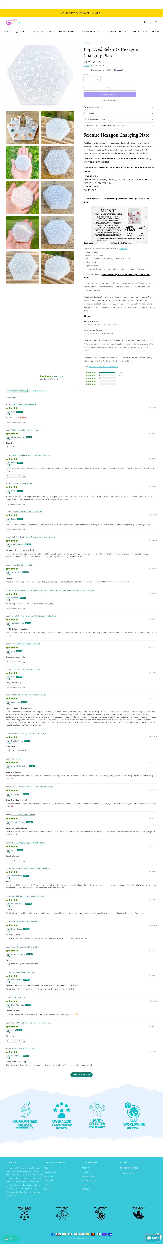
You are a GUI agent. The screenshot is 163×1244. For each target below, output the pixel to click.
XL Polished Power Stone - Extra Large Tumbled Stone (35, 616)
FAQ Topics (86, 1189)
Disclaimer (48, 1189)
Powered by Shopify (88, 1238)
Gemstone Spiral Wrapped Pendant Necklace (31, 868)
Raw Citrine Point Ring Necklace (25, 921)
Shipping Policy (50, 1172)
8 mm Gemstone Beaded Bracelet (26, 644)
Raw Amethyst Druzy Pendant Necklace (28, 843)
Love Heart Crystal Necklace (23, 972)
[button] (145, 22)
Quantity (86, 74)
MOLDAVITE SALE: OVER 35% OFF (80, 13)
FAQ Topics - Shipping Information (103, 366)
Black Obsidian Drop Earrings (24, 1048)
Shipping (87, 65)
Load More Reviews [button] (81, 1074)
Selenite (123, 248)
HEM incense (17, 759)
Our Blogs (85, 1172)
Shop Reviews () (39, 391)
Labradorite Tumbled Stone (23, 814)
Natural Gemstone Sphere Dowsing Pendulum (31, 1023)
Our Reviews (86, 1185)
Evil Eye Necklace (19, 997)
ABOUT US (86, 1168)
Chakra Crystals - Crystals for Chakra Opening (31, 455)
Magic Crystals (78, 1238)
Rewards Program (89, 1176)
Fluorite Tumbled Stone (22, 483)
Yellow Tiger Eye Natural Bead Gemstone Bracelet (32, 787)
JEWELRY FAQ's (50, 1180)
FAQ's (46, 1168)
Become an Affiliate (89, 1180)
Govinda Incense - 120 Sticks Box (25, 947)
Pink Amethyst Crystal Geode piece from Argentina (33, 537)
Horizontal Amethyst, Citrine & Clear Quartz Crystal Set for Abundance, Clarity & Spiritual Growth (53, 590)
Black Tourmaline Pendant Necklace (27, 430)
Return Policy (49, 1176)
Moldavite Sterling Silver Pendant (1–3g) (29, 695)
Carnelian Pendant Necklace (24, 404)
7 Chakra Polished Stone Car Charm (27, 511)
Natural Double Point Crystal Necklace (28, 896)
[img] (51, 376)
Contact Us (48, 1185)
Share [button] (88, 43)
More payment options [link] (109, 100)
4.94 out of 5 (57, 376)
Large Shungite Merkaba (22, 565)
